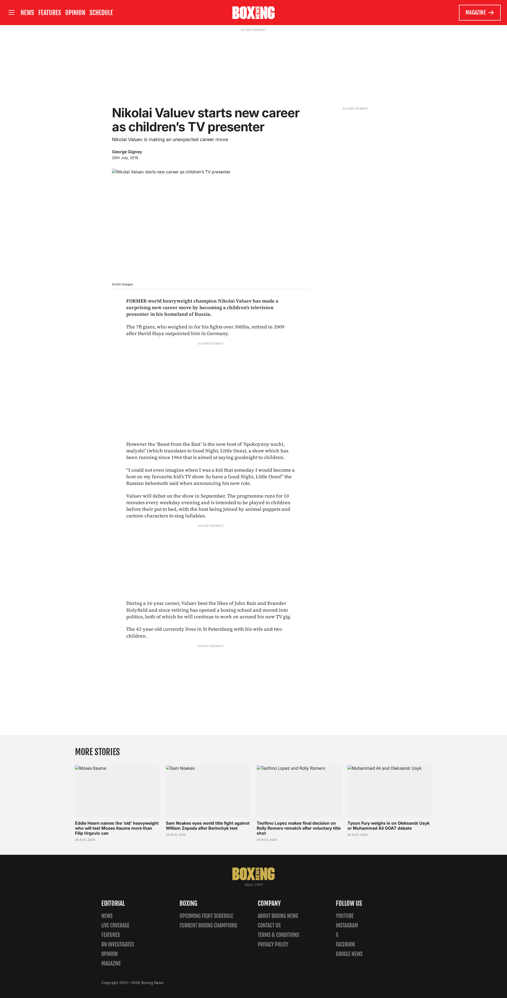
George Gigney (127, 151)
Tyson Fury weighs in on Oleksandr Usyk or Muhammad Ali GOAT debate (389, 825)
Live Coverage (115, 925)
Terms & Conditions (278, 935)
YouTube (345, 916)
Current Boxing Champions (208, 925)
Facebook (345, 944)
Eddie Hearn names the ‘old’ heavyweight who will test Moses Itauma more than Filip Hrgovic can (117, 828)
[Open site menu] (11, 12)
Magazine (476, 12)
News (27, 13)
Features (49, 13)
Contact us (269, 925)
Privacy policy (273, 944)
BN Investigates (117, 944)
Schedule (101, 13)
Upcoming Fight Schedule (206, 916)
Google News (349, 954)
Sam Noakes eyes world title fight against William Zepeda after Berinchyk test (208, 825)
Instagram (347, 925)
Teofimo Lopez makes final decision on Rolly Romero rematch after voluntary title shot (299, 828)
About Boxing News (278, 916)
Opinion (75, 13)
